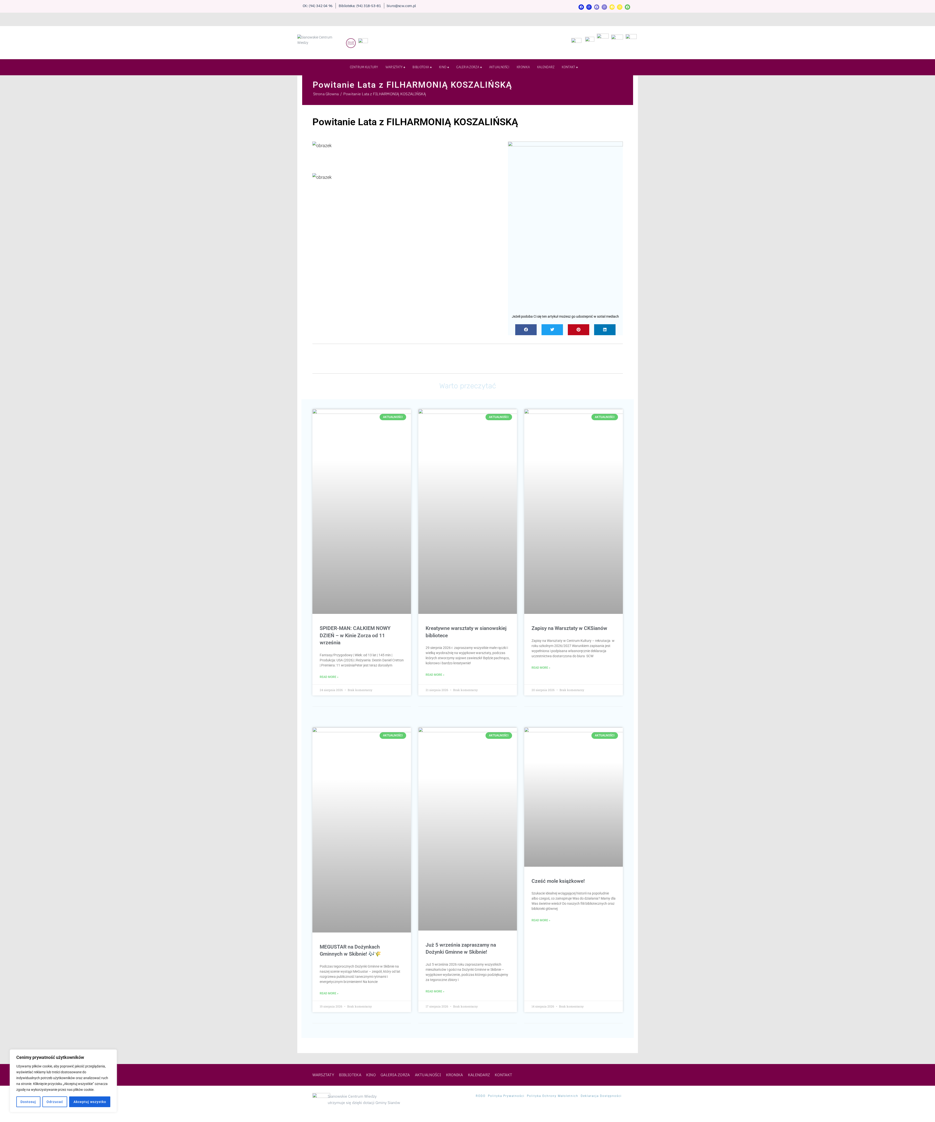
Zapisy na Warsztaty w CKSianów (569, 628)
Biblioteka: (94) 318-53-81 (360, 5)
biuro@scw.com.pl (401, 5)
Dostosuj (28, 1102)
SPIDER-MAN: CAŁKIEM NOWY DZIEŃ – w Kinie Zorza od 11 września (355, 635)
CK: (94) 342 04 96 (318, 5)
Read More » (329, 677)
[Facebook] (581, 7)
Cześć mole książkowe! (558, 881)
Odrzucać (55, 1102)
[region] (63, 1080)
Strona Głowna (326, 93)
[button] (526, 329)
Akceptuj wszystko (90, 1102)
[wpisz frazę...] (629, 68)
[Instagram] (589, 7)
